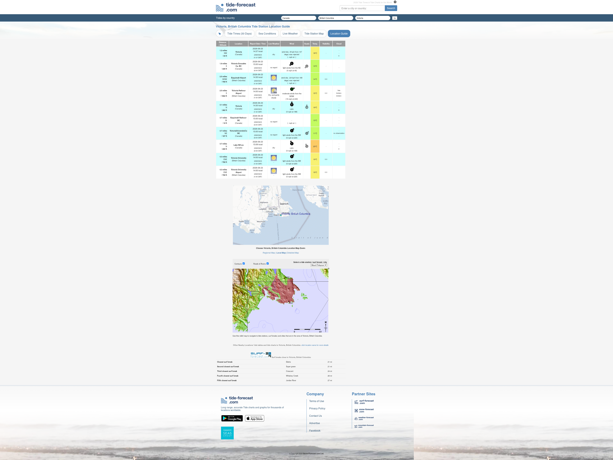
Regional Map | (269, 252)
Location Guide (339, 33)
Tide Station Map (314, 33)
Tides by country (225, 18)
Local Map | (281, 252)
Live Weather (290, 33)
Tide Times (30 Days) (239, 33)
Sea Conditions (267, 33)
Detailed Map (293, 252)
